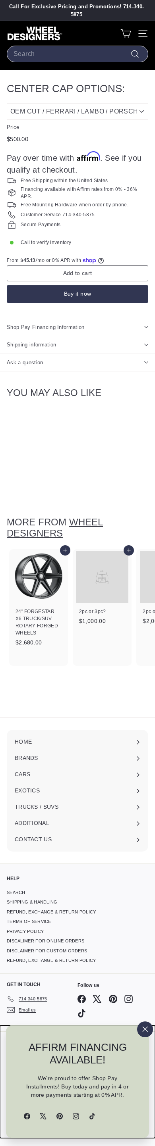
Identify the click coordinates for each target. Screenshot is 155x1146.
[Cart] (125, 33)
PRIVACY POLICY (25, 931)
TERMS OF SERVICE (29, 921)
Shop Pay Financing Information (46, 327)
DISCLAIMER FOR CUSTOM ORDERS (47, 950)
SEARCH (16, 892)
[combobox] (77, 54)
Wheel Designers (55, 528)
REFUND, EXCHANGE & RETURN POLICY (51, 911)
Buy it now (77, 293)
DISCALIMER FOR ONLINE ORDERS (45, 940)
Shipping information (31, 345)
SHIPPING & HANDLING (32, 902)
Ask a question (25, 362)
